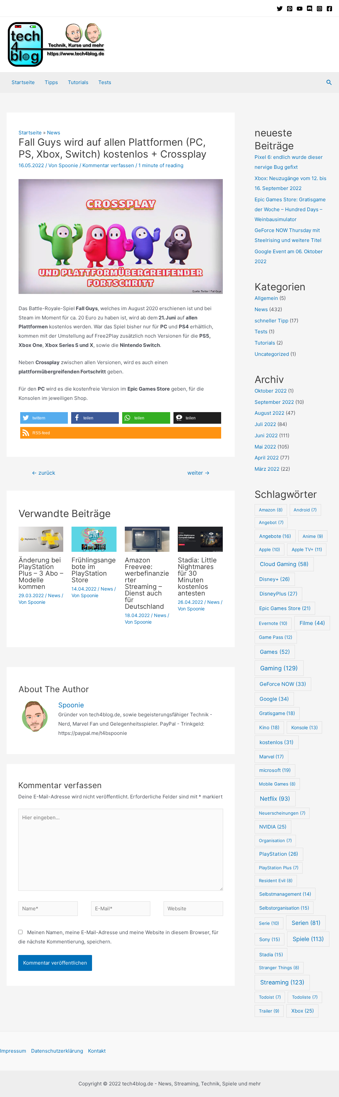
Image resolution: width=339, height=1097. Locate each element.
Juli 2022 (265, 424)
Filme (312, 623)
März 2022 (267, 469)
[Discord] (310, 9)
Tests (104, 82)
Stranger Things (279, 967)
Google (274, 699)
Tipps (51, 82)
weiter (198, 473)
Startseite (23, 82)
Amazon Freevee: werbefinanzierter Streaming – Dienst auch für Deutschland (147, 583)
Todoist (270, 997)
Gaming (279, 668)
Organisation (275, 840)
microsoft (275, 770)
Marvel (271, 756)
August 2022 (269, 413)
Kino (269, 728)
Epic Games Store (285, 608)
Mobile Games (277, 784)
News (53, 132)
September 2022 (274, 402)
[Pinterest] (290, 9)
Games (275, 651)
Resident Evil (276, 880)
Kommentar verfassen (108, 165)
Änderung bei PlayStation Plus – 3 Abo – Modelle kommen (41, 573)
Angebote (275, 536)
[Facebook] (329, 9)
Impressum (13, 1051)
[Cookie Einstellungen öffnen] (15, 1088)
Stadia (271, 954)
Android (305, 509)
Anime (313, 536)
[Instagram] (319, 9)
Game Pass (275, 637)
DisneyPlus (279, 594)
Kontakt (97, 1051)
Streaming (282, 982)
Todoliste (305, 997)
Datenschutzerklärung (57, 1051)
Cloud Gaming (284, 564)
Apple (269, 549)
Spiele (308, 938)
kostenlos (277, 742)
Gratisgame (277, 713)
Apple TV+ (307, 549)
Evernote (273, 623)
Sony (269, 939)
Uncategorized (272, 354)
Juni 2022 (266, 435)
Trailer (269, 1011)
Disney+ (274, 579)
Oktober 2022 (271, 391)
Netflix (275, 798)
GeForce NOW (283, 684)
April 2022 (267, 457)
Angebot (271, 522)
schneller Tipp (271, 320)
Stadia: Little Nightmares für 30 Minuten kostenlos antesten (197, 576)
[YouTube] (300, 9)
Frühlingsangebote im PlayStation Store (94, 570)
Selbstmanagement (285, 894)
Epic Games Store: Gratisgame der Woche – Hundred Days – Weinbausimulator (290, 209)
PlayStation (278, 854)
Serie (269, 923)
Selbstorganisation (284, 908)
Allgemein (266, 298)
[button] (44, 418)
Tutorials (78, 82)
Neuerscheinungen (282, 813)
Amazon (271, 509)
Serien (306, 922)
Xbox (302, 1011)
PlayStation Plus (279, 867)
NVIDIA (272, 827)
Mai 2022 (265, 447)
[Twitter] (280, 9)
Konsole (304, 727)
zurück (43, 473)
